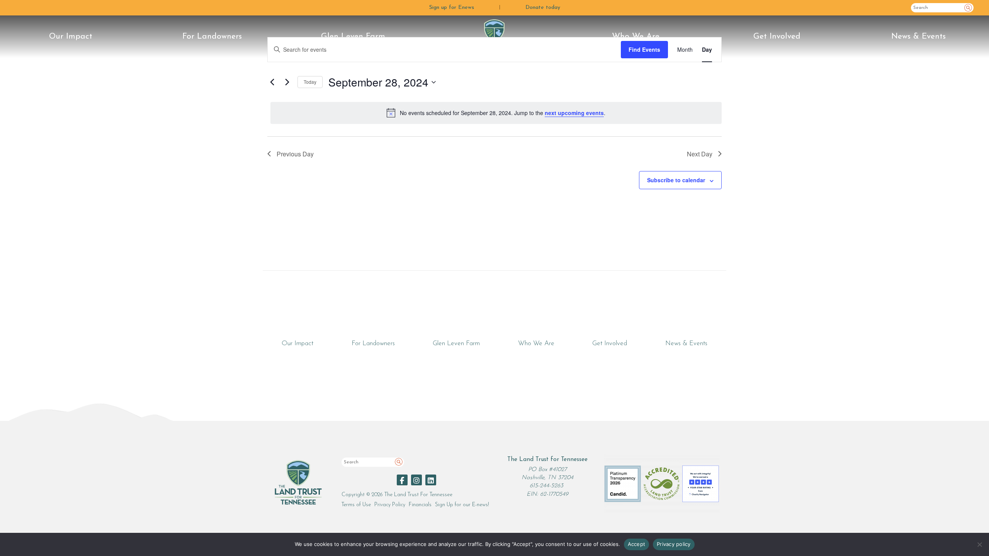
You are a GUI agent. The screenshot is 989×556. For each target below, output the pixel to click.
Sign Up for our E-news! (462, 504)
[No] (979, 544)
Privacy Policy (389, 504)
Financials (420, 504)
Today (310, 81)
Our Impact (70, 36)
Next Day (699, 153)
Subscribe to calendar (676, 180)
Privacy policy (674, 544)
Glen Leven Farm (353, 36)
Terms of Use (356, 504)
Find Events (644, 49)
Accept (637, 544)
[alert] (496, 113)
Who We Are (635, 36)
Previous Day (295, 153)
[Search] (968, 8)
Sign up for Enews (451, 7)
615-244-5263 (546, 486)
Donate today (542, 7)
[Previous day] (272, 82)
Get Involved (776, 36)
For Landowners (212, 36)
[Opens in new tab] (402, 480)
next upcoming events (574, 113)
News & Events (918, 36)
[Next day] (287, 82)
